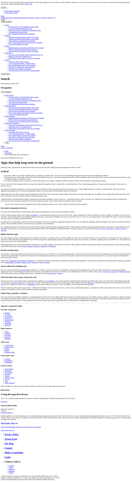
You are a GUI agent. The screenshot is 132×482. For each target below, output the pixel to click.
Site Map (9, 443)
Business (7, 35)
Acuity (48, 18)
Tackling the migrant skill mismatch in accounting (24, 39)
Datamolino (13, 261)
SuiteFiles (4, 230)
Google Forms (107, 271)
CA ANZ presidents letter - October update (22, 63)
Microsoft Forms (125, 271)
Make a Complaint (14, 452)
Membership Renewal (7, 18)
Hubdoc (31, 261)
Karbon (60, 273)
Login (3, 19)
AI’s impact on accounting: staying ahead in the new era (26, 55)
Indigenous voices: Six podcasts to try (20, 56)
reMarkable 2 (32, 284)
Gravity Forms (24, 270)
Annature (30, 246)
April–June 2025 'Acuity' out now (19, 62)
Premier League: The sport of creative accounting (24, 51)
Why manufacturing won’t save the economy (22, 65)
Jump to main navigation (12, 11)
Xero (2, 284)
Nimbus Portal (120, 228)
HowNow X (111, 228)
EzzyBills (17, 262)
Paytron (34, 262)
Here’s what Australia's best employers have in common (26, 42)
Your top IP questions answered (18, 44)
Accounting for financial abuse (18, 32)
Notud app (90, 283)
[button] (6, 22)
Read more (4, 402)
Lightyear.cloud (9, 378)
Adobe (24, 246)
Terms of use (28, 4)
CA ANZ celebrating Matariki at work (20, 28)
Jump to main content (11, 13)
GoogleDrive (9, 316)
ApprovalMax (9, 262)
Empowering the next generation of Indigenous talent (25, 30)
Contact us (31, 18)
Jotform (114, 271)
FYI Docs (103, 228)
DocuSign (37, 246)
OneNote (20, 283)
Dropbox (35, 215)
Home (3, 16)
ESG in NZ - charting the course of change (22, 67)
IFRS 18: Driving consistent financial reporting (23, 49)
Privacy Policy (12, 434)
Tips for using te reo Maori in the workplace (22, 41)
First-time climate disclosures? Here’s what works (24, 37)
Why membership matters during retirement (22, 34)
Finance (7, 46)
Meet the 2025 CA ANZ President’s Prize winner (23, 27)
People (7, 25)
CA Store (43, 18)
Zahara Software (45, 262)
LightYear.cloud (26, 262)
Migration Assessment (21, 18)
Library (37, 18)
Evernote (14, 283)
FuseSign (43, 246)
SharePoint (8, 323)
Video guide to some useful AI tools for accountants (24, 58)
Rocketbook (51, 281)
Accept (4, 7)
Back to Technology (7, 148)
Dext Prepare (22, 261)
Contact (8, 448)
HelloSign (52, 246)
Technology (8, 53)
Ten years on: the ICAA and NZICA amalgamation (24, 70)
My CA (53, 18)
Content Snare (51, 273)
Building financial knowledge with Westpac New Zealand (26, 48)
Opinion (7, 60)
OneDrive (8, 321)
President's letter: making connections (20, 69)
